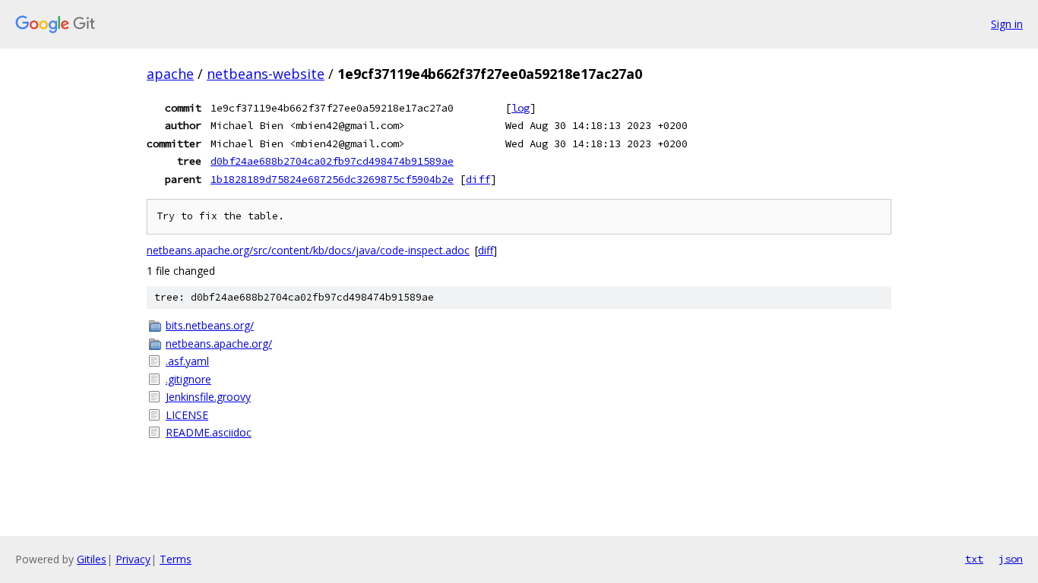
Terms (175, 559)
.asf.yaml (187, 361)
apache (170, 74)
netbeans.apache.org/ (219, 343)
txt (974, 559)
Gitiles (91, 559)
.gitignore (188, 379)
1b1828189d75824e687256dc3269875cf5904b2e (332, 179)
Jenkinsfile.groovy (208, 396)
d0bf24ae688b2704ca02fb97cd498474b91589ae (332, 161)
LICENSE (187, 415)
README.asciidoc (209, 432)
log (520, 108)
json (1010, 559)
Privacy (133, 559)
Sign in (1007, 24)
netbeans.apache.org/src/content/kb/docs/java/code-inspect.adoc (308, 250)
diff (478, 179)
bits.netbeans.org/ (210, 325)
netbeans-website (265, 74)
